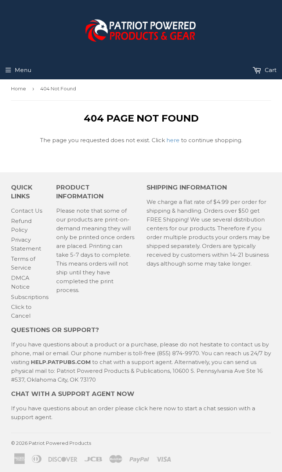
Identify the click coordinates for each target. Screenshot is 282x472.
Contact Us (26, 210)
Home (18, 88)
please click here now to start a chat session (175, 408)
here (173, 140)
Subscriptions (29, 296)
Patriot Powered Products (60, 443)
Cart (269, 69)
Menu (23, 69)
